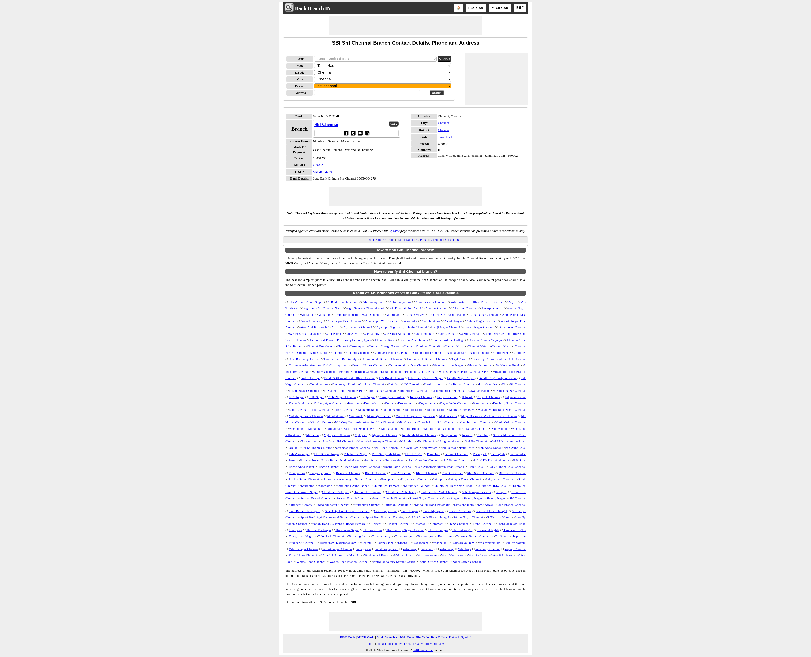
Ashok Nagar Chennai (482, 321)
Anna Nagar (436, 314)
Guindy (393, 384)
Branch (300, 86)
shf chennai (452, 239)
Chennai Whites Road (312, 352)
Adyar (512, 302)
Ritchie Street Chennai (304, 479)
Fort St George (310, 378)
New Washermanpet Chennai (376, 441)
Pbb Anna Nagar (490, 447)
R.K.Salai (519, 460)
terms (407, 643)
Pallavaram (430, 447)
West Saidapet (477, 555)
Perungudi (480, 454)
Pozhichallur (373, 460)
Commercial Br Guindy (340, 359)
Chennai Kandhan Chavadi (421, 346)
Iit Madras (330, 390)
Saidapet (438, 479)
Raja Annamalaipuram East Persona (440, 466)
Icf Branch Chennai (462, 384)
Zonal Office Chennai (434, 561)
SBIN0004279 (322, 172)
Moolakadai (389, 428)
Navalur (467, 435)
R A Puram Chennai (456, 460)
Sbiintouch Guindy (417, 485)
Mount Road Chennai (439, 428)
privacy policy (422, 643)
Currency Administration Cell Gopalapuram (318, 365)
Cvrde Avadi (397, 365)
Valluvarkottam (516, 542)
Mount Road (410, 428)
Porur (292, 460)
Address (300, 93)
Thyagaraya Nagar (301, 536)
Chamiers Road (385, 340)
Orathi (293, 447)
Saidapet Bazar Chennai (465, 479)
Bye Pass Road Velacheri (305, 333)
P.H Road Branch (386, 447)
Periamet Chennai (456, 454)
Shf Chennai (326, 124)
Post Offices (439, 637)
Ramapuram (297, 473)
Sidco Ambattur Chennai (333, 504)
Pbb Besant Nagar (326, 454)
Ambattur (307, 314)
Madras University (461, 409)
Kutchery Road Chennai (509, 403)
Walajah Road (403, 555)
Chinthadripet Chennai (428, 352)
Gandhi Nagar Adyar (460, 378)
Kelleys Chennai (421, 397)
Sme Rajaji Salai (385, 511)
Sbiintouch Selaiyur (335, 492)
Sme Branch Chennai (511, 504)
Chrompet (519, 352)
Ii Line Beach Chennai (304, 390)
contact (381, 643)
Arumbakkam (431, 321)
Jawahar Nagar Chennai (510, 390)
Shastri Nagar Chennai (424, 498)
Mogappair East (338, 428)
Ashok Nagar (453, 321)
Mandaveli (356, 416)
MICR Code (499, 8)
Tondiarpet (445, 536)
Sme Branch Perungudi (304, 511)
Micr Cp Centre (320, 422)
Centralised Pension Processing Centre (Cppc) (340, 340)
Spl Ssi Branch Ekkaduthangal (429, 517)
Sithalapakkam (464, 504)
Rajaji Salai (476, 466)
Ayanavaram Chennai (357, 327)
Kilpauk (467, 397)
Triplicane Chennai (301, 542)
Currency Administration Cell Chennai (499, 359)
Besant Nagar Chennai (479, 327)
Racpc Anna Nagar (301, 466)
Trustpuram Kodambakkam (337, 542)
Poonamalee (518, 454)
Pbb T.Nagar (413, 454)
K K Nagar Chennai (342, 397)
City (300, 79)
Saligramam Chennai (500, 479)
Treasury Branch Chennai (473, 536)
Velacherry (410, 549)
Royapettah (388, 479)
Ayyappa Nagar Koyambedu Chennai (402, 327)
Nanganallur (449, 435)
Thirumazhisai (372, 530)
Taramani (420, 523)
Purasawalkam (394, 460)
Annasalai (410, 321)
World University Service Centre (394, 561)
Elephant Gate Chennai (420, 371)
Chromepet (500, 352)
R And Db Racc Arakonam (491, 460)
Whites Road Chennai (311, 561)
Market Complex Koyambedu (415, 416)
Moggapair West (365, 428)
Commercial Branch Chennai (382, 359)
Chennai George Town (383, 346)
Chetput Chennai (357, 352)
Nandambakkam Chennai (419, 435)
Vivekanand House (376, 555)
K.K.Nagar (368, 397)
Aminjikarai (393, 314)
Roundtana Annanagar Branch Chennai (350, 479)
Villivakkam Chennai (303, 555)
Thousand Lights (488, 530)
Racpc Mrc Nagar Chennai (362, 466)
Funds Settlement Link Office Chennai (349, 378)
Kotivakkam (372, 403)
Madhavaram (392, 409)
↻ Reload (444, 58)
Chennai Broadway (320, 346)
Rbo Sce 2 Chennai (512, 473)
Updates (394, 231)
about (370, 643)
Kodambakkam (299, 403)
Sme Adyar (485, 504)
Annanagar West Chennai (382, 321)
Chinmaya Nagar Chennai (391, 352)
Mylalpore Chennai (337, 435)
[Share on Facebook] (346, 133)
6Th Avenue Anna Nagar (306, 302)
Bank (300, 59)
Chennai (443, 123)
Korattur (353, 403)
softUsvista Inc (423, 650)
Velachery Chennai (487, 549)
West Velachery (501, 555)
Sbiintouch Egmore (386, 485)
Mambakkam (335, 416)
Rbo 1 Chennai (375, 473)
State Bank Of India (381, 239)
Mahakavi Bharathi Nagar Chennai (502, 409)
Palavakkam (410, 447)
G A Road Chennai (391, 378)
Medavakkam (448, 416)
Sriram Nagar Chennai (468, 517)
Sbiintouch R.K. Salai (492, 485)
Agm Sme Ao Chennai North (323, 308)
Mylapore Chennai (384, 435)
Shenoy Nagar (472, 498)
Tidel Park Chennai (331, 536)
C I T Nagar (333, 333)
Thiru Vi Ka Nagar (318, 530)
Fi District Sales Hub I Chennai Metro (464, 371)
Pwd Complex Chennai (424, 460)
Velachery (464, 549)
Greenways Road (343, 384)
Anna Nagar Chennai (483, 314)
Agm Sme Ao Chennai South (366, 308)
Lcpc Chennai (298, 409)
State (300, 66)
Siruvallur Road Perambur (432, 504)
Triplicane (501, 536)
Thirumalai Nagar (347, 530)
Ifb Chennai (518, 384)
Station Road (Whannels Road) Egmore (338, 523)
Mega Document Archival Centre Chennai (489, 416)
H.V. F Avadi (411, 384)
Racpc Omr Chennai (398, 466)
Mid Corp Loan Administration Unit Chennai (364, 422)
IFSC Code (475, 8)
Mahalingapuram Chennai (306, 416)
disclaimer (395, 643)
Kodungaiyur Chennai (328, 403)
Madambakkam (368, 409)
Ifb (504, 384)
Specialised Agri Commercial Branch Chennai (331, 517)
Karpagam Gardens (392, 397)
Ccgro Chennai (470, 333)
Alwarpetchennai (492, 308)
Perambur (433, 454)
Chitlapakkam (457, 352)
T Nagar (375, 523)
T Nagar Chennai (398, 523)
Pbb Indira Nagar (355, 454)
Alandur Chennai (436, 308)
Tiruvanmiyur (404, 536)
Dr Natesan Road (507, 365)
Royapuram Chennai (415, 479)
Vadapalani (421, 542)
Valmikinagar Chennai (303, 549)
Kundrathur (480, 403)
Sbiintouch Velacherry (401, 492)
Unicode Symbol (460, 637)
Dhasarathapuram (479, 365)
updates (439, 643)
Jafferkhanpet (441, 390)
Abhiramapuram (373, 302)
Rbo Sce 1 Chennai (480, 473)
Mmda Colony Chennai (510, 422)
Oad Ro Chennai (476, 441)
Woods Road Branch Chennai (349, 561)
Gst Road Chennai (371, 384)
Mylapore (361, 435)
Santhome (307, 485)
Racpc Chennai (329, 466)
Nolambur (407, 441)
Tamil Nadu (445, 137)
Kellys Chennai (447, 397)
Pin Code (422, 637)
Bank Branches (387, 637)
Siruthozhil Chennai (367, 504)
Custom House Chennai (368, 365)
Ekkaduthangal (391, 371)
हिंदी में (519, 8)
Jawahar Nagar (479, 390)
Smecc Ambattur (460, 511)
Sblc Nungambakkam (476, 492)
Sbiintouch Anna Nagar (353, 485)
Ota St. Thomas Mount (316, 447)
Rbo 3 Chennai (426, 473)
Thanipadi (295, 530)
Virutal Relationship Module (340, 555)
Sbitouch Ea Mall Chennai (439, 492)
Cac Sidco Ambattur (397, 333)
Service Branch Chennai (316, 498)
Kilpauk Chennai (488, 397)
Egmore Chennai (324, 371)
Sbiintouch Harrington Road (453, 485)
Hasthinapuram (434, 384)
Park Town (467, 447)
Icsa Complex (488, 384)
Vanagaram (363, 549)
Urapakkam (385, 542)
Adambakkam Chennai (430, 302)
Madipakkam (414, 409)
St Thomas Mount (499, 517)
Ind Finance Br (352, 390)
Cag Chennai (447, 333)
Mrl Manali (499, 428)
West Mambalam (452, 555)
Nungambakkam (449, 441)
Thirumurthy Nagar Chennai (405, 530)
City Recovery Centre (304, 359)
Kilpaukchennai (515, 397)
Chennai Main (453, 346)
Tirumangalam (357, 536)
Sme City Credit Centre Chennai (347, 511)
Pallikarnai (449, 447)
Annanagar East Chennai (344, 321)
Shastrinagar (451, 498)
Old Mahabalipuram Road (508, 441)
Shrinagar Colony (300, 504)
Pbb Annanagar (299, 454)
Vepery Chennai (515, 549)
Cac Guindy (372, 333)
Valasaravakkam (463, 542)
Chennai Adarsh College (448, 340)
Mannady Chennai (379, 416)
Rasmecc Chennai (348, 473)
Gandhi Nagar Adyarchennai (498, 378)
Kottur (389, 403)
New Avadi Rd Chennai (337, 441)
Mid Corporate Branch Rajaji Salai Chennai (426, 422)
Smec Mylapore (433, 511)
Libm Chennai (344, 409)
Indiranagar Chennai (413, 390)
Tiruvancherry (381, 536)
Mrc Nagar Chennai (472, 428)
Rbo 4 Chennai (452, 473)
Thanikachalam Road (511, 523)
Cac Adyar (352, 333)
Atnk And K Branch (313, 327)
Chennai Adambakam (414, 340)
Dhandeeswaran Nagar (448, 365)
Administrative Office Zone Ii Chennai (477, 302)
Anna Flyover (415, 314)
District (300, 72)
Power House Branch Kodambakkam (336, 460)
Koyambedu (406, 403)
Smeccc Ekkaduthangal (491, 511)
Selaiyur (501, 492)
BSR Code (407, 637)
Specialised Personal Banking (385, 517)
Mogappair (296, 428)
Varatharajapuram (386, 549)
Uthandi (403, 542)
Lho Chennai (321, 409)
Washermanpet (427, 555)
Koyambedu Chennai (454, 403)
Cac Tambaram (424, 333)
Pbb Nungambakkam (386, 454)
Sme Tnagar (409, 511)
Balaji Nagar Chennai (445, 327)
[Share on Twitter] (353, 133)
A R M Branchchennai (343, 302)
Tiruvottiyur (425, 536)
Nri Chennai (426, 441)
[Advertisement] (405, 25)
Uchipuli (367, 542)
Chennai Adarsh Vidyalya (485, 340)
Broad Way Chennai (512, 327)
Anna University (312, 321)
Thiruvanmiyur (438, 530)
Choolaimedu (480, 352)
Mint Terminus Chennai (475, 422)
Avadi (335, 327)
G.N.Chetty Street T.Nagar (425, 378)
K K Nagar (296, 397)
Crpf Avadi (459, 359)
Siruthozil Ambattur (398, 504)
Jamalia (460, 390)
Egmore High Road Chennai (358, 371)
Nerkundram (309, 441)
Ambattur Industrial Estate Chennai (357, 314)
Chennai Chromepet (350, 346)
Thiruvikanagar (462, 530)
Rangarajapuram (320, 473)
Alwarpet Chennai (465, 308)
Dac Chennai (419, 365)
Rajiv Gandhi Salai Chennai (507, 466)
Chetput (336, 352)
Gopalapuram (319, 384)
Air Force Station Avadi (405, 308)
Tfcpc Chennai (458, 523)
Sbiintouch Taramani (367, 492)
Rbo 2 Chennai (401, 473)
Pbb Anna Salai (515, 447)
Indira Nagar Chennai (381, 390)
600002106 (320, 164)
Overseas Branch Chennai (353, 447)
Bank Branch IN (313, 8)
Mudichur (312, 435)
